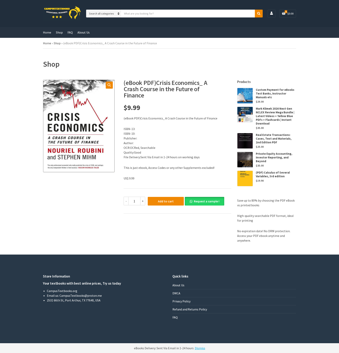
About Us (83, 32)
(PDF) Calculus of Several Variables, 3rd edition (273, 174)
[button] (109, 85)
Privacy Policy (181, 301)
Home (47, 32)
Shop (59, 32)
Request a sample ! (206, 201)
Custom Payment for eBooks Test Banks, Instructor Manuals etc (275, 93)
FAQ (70, 32)
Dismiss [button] (200, 348)
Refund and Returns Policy (189, 309)
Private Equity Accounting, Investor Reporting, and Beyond (274, 157)
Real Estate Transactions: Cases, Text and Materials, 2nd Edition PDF (274, 138)
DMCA (176, 293)
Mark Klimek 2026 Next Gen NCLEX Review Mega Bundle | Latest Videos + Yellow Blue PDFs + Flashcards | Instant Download (275, 116)
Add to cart (166, 201)
